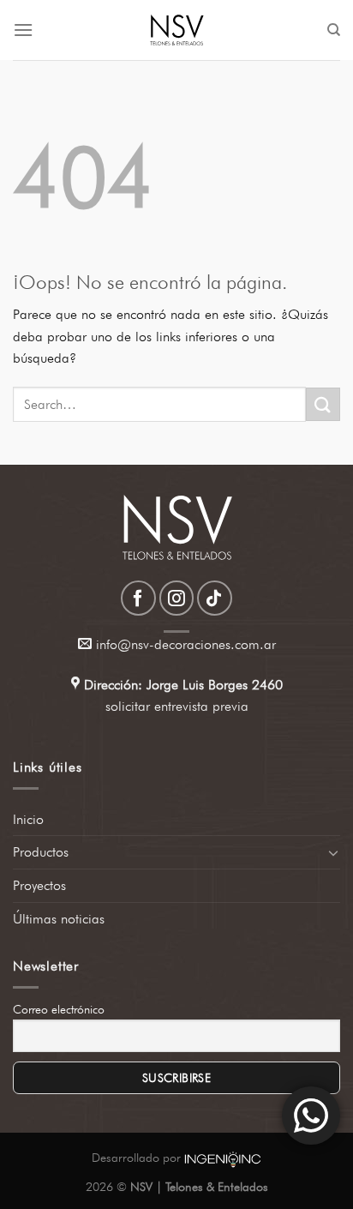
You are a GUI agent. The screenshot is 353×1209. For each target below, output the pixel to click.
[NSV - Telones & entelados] (176, 30)
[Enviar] (323, 404)
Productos (41, 852)
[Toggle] (333, 852)
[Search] (333, 30)
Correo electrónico (59, 1009)
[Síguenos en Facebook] (138, 598)
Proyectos (39, 885)
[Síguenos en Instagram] (176, 598)
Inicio (28, 819)
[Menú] (23, 30)
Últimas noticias (59, 919)
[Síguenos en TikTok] (214, 598)
